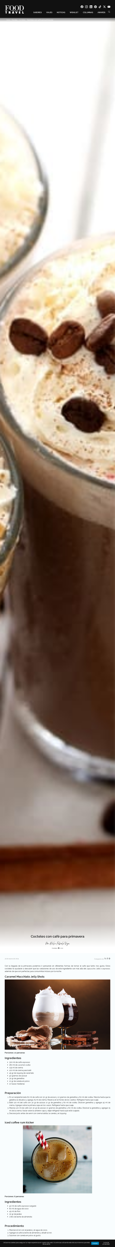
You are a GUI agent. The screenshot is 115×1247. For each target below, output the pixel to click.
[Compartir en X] (105, 959)
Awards (101, 12)
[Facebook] (82, 7)
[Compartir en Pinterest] (109, 959)
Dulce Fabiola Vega (60, 944)
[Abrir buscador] (109, 12)
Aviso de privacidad (106, 1243)
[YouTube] (109, 7)
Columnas (88, 12)
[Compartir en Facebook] (107, 959)
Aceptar (95, 1243)
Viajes (49, 12)
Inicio (8, 20)
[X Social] (104, 7)
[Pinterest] (95, 7)
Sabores (37, 12)
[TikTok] (100, 7)
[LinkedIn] (91, 7)
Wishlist (74, 12)
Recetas (15, 20)
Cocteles (22, 20)
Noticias (61, 12)
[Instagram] (86, 7)
